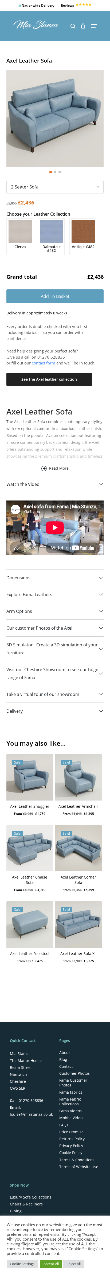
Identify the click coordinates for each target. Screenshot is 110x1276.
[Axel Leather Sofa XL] (78, 924)
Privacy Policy (71, 1145)
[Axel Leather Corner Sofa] (78, 848)
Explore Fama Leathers (29, 594)
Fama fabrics (70, 1092)
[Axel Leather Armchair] (78, 777)
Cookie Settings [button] (22, 1263)
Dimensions (18, 578)
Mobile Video (70, 1117)
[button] (94, 26)
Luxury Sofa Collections (30, 1197)
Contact (66, 1066)
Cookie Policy (70, 1152)
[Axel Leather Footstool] (29, 924)
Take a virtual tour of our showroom (42, 694)
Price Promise (71, 1132)
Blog (63, 1059)
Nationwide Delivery (37, 5)
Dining (16, 1211)
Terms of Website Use (78, 1166)
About (64, 1052)
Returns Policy (72, 1138)
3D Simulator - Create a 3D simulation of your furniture (52, 649)
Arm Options (19, 611)
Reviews (68, 5)
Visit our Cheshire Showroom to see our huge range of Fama (52, 673)
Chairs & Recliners (26, 1204)
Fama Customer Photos (73, 1083)
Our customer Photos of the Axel (39, 628)
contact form (43, 363)
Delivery (14, 711)
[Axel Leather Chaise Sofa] (29, 848)
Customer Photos (74, 1073)
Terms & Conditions (77, 1160)
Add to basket (55, 296)
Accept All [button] (51, 1263)
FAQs (63, 1125)
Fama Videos (70, 1111)
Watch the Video (23, 484)
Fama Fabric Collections (70, 1101)
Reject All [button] (73, 1263)
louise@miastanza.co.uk (31, 1114)
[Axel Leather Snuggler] (29, 777)
